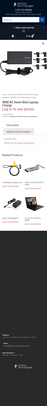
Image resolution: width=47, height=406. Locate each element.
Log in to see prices (18, 109)
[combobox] (23, 27)
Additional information (18, 131)
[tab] (12, 125)
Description (12, 125)
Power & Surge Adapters (30, 116)
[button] (23, 31)
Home (4, 94)
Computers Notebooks (17, 94)
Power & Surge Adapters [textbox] (23, 27)
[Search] (42, 19)
